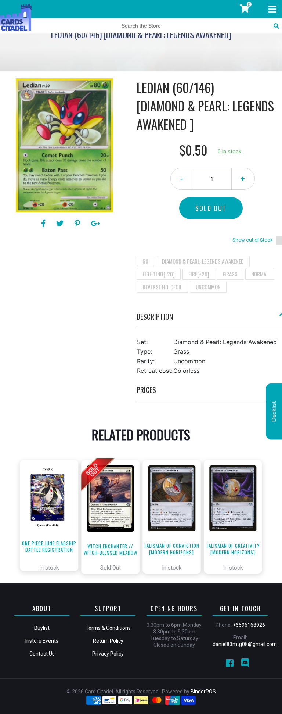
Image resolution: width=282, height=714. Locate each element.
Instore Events (41, 641)
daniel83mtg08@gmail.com (245, 644)
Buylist (42, 628)
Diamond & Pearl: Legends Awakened (203, 261)
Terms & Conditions (108, 628)
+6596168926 (249, 625)
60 (145, 261)
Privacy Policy (108, 654)
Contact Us (42, 654)
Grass (230, 274)
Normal (259, 274)
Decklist (274, 411)
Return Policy (108, 641)
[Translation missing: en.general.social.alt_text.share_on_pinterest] (78, 223)
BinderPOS (203, 692)
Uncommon (208, 287)
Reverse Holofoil (162, 287)
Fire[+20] (198, 274)
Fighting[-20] (158, 274)
